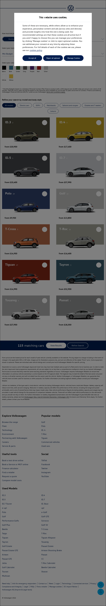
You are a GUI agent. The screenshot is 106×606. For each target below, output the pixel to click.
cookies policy (36, 50)
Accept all (32, 58)
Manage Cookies (73, 58)
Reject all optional (53, 58)
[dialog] (53, 303)
